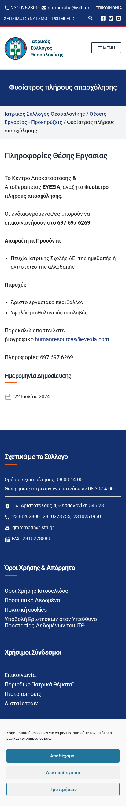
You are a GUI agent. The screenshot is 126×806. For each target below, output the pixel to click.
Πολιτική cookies (26, 609)
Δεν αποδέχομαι (63, 772)
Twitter (110, 18)
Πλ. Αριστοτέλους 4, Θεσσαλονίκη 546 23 (58, 505)
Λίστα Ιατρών (21, 703)
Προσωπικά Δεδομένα (32, 600)
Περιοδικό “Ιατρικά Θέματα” (39, 684)
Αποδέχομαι (63, 756)
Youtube (118, 18)
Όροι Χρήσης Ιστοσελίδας (36, 590)
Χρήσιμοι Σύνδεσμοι (26, 18)
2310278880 (36, 538)
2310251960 (87, 516)
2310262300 (25, 8)
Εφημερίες (63, 18)
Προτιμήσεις (63, 789)
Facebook (103, 18)
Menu (108, 47)
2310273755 (56, 516)
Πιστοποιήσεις (23, 694)
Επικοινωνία (108, 7)
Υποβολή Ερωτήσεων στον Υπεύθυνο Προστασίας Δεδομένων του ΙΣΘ (51, 622)
